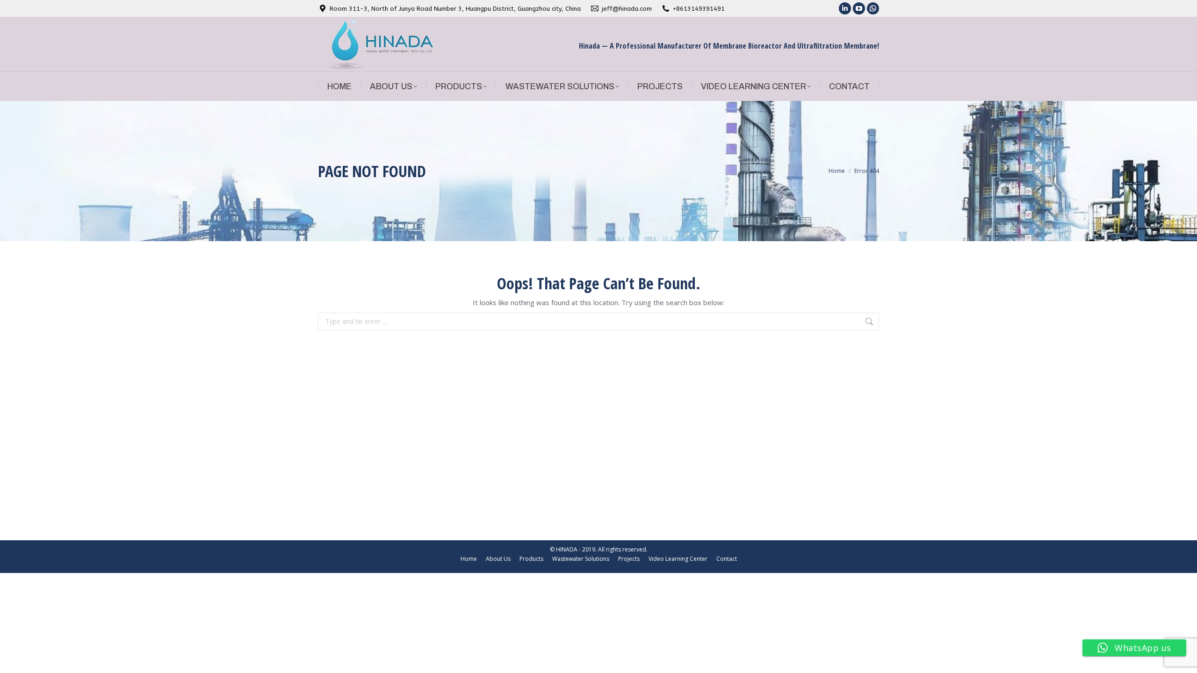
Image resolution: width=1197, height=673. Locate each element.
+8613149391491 (699, 8)
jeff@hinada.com (627, 8)
